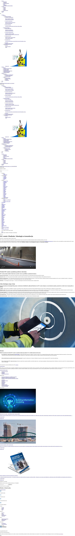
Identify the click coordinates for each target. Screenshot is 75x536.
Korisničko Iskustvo (6, 3)
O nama (3, 6)
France (4, 184)
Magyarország (5, 186)
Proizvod (3, 85)
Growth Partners (5, 10)
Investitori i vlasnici (6, 69)
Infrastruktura (3, 382)
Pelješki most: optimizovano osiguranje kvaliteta (8, 377)
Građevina (3, 372)
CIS (4, 179)
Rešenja (4, 15)
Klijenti (3, 137)
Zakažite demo (2, 83)
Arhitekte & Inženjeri (6, 72)
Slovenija (4, 194)
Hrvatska (3, 213)
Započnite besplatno (3, 489)
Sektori (3, 73)
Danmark (4, 181)
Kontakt (4, 7)
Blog (4, 4)
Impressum (3, 520)
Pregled (4, 67)
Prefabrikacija (7, 80)
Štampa (4, 9)
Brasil (2, 203)
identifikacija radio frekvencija (48, 241)
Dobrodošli (5, 1)
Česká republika (4, 209)
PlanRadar (3, 373)
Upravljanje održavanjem (5, 385)
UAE (4, 200)
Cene (2, 151)
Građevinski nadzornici (6, 71)
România (4, 191)
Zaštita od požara (7, 148)
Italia (4, 185)
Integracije (6, 42)
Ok (0, 535)
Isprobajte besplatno (7, 83)
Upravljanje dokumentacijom (12, 33)
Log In (11, 83)
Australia (4, 176)
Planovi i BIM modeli (9, 29)
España (4, 183)
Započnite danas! (2, 366)
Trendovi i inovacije (4, 384)
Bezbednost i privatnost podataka (8, 5)
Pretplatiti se (10, 484)
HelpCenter (5, 2)
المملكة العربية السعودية (5, 227)
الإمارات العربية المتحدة (6, 201)
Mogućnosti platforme (6, 27)
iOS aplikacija (4, 523)
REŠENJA (5, 144)
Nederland (4, 187)
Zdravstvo (6, 79)
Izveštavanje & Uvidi (10, 37)
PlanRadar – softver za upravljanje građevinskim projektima (10, 378)
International (3, 202)
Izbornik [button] (13, 83)
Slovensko (4, 193)
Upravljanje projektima (5, 386)
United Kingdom (5, 197)
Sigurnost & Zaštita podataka (9, 43)
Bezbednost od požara (5, 371)
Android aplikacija (4, 524)
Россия (4, 189)
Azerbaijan (4, 177)
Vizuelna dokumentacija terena (7, 44)
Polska (4, 190)
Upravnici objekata (7, 76)
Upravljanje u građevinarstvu (9, 18)
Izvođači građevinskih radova (7, 68)
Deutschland (5, 182)
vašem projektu (17, 354)
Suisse (4, 195)
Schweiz (3, 220)
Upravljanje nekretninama (10, 22)
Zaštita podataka (4, 519)
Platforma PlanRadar (8, 16)
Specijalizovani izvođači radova (7, 141)
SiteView (8, 56)
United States (5, 174)
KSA (2, 226)
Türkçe (4, 196)
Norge (2, 216)
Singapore (4, 178)
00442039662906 (14, 166)
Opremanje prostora (8, 78)
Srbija (4, 192)
